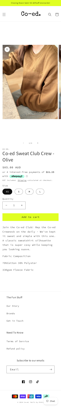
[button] (4, 14)
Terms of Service (18, 341)
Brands (11, 313)
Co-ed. (26, 402)
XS (7, 191)
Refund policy (16, 348)
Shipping (22, 180)
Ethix (41, 402)
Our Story (13, 305)
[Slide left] (23, 143)
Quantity (7, 198)
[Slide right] (37, 143)
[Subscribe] (50, 369)
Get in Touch (15, 320)
